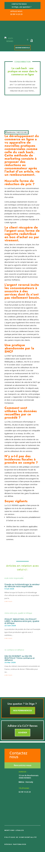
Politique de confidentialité (20, 837)
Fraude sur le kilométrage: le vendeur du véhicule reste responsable (22, 585)
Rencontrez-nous (22, 765)
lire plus (8, 601)
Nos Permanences (22, 710)
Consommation (22, 62)
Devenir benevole (22, 48)
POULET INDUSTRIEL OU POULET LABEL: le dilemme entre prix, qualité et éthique (21, 621)
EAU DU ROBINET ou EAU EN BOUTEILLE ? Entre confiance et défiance (19, 658)
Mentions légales (14, 830)
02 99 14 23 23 (16, 14)
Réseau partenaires (15, 844)
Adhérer (22, 733)
